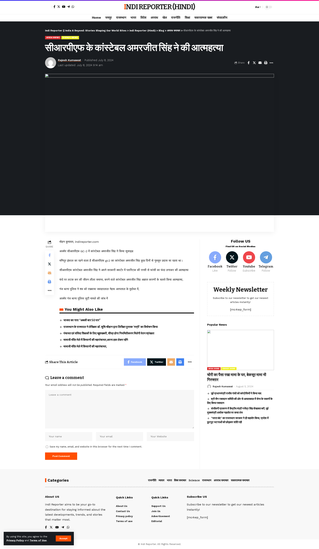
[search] (250, 7)
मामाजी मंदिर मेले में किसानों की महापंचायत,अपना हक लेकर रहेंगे (96, 340)
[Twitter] (58, 6)
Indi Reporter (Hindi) (159, 7)
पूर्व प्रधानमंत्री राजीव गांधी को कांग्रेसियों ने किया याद (236, 393)
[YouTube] (63, 6)
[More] (271, 63)
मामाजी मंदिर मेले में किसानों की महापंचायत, (85, 346)
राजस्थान (206, 480)
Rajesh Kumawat (69, 60)
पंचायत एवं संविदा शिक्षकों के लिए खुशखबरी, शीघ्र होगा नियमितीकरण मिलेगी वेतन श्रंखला (109, 333)
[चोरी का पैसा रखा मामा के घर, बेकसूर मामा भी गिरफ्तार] (240, 350)
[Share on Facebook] (248, 63)
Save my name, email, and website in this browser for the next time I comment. (96, 446)
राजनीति (152, 480)
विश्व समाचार (180, 480)
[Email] (260, 63)
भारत (169, 480)
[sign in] (48, 7)
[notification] (245, 7)
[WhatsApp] (73, 6)
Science (194, 480)
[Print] (265, 63)
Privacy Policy (15, 540)
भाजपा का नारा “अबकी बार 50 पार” (82, 320)
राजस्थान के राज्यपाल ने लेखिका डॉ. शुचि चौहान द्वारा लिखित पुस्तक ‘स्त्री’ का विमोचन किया (111, 327)
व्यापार (161, 480)
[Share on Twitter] (254, 63)
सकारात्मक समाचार (240, 480)
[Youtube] (249, 262)
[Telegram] (68, 6)
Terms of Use (38, 540)
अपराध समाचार (52, 37)
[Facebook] (54, 6)
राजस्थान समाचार (70, 37)
